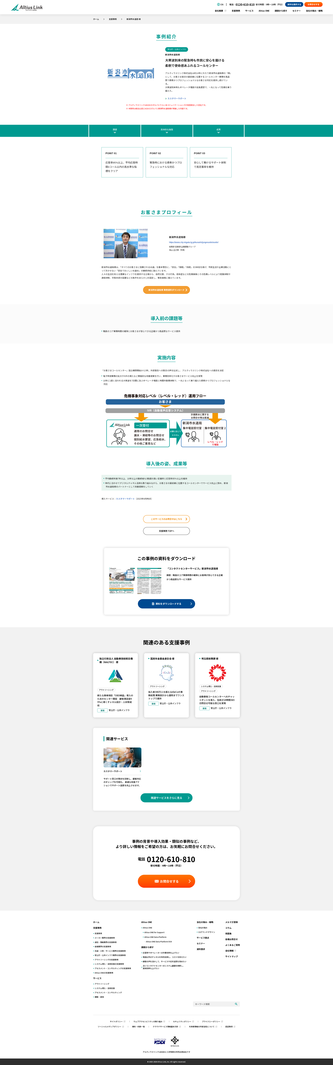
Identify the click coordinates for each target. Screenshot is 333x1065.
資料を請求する (294, 4)
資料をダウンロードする (168, 603)
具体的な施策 (167, 130)
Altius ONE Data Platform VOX (159, 941)
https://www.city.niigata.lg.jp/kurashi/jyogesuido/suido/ (193, 242)
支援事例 (113, 19)
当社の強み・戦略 (314, 10)
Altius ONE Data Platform (155, 937)
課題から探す (281, 10)
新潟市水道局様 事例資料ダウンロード (168, 290)
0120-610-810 (245, 4)
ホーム (96, 19)
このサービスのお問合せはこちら (166, 519)
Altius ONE (264, 10)
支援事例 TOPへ (166, 531)
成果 (218, 130)
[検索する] (236, 1004)
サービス (249, 10)
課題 (115, 130)
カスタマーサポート (177, 98)
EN (221, 4)
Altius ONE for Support (154, 932)
